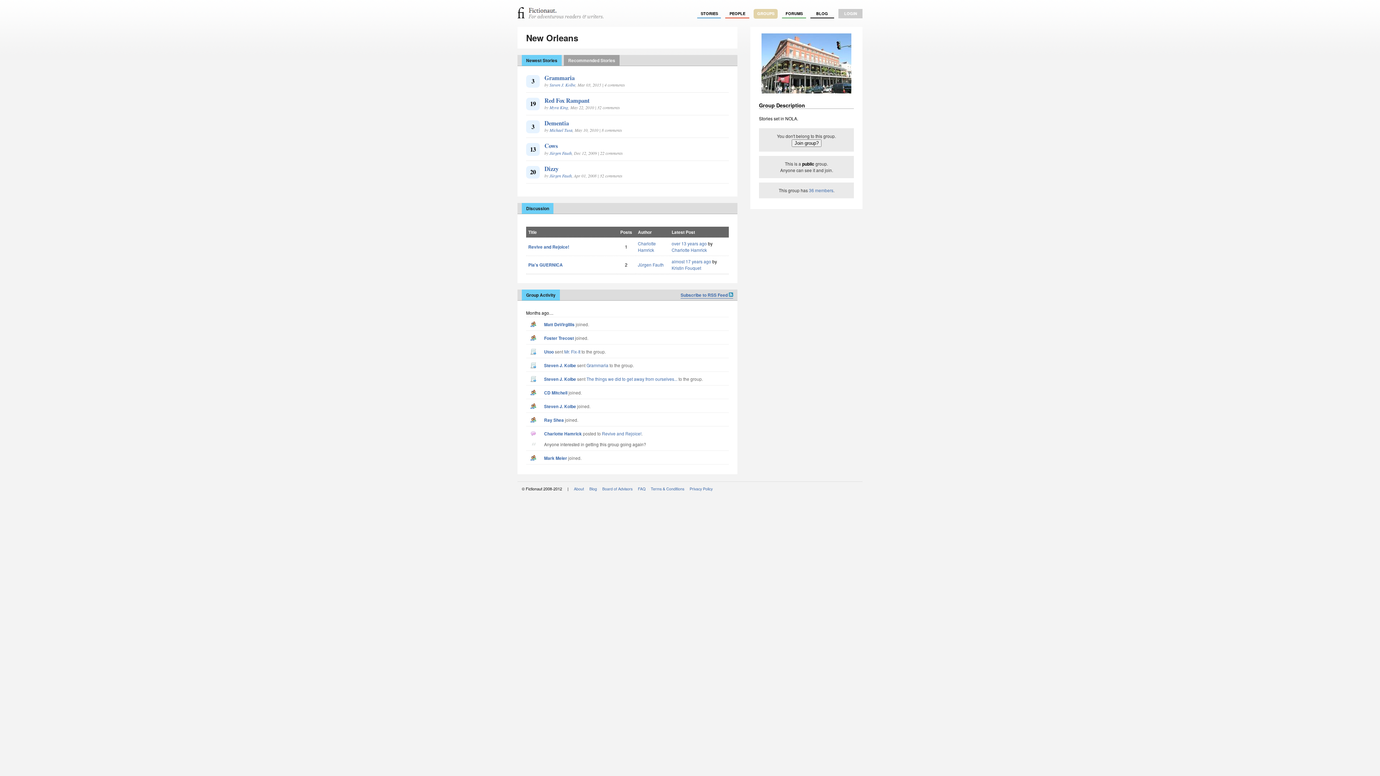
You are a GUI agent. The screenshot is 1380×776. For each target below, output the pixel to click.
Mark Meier (555, 458)
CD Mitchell (555, 392)
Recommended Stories (591, 60)
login (850, 13)
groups (765, 13)
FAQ (641, 488)
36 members (821, 190)
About (579, 488)
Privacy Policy (701, 488)
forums (794, 13)
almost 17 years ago (691, 261)
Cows (551, 145)
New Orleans (552, 38)
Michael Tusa (560, 130)
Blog (822, 13)
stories (709, 13)
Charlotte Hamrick (647, 246)
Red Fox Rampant (567, 100)
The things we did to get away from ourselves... (631, 379)
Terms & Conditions (667, 488)
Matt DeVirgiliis (559, 324)
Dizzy (551, 168)
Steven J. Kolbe (562, 85)
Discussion (537, 208)
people (737, 13)
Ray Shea (554, 420)
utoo (549, 351)
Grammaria (559, 77)
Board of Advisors (617, 488)
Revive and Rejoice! (548, 247)
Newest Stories (541, 60)
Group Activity (541, 295)
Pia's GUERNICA (545, 265)
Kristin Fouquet (686, 268)
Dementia (556, 123)
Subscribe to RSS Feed (705, 295)
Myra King (558, 107)
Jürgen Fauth (560, 153)
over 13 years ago (689, 243)
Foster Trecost (559, 338)
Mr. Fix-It (572, 351)
